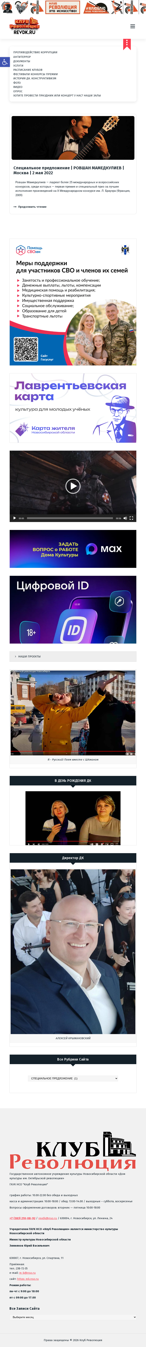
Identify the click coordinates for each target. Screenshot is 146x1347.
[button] (73, 486)
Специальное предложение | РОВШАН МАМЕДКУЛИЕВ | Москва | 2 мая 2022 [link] (68, 170)
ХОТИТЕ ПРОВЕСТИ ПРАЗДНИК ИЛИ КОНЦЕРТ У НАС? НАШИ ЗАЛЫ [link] (57, 95)
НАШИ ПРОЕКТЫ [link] (29, 656)
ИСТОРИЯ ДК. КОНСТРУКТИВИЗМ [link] (34, 78)
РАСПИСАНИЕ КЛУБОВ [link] (27, 70)
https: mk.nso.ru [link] (28, 1279)
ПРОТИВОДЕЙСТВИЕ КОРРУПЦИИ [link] (35, 52)
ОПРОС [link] (17, 91)
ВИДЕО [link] (17, 87)
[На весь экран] (131, 518)
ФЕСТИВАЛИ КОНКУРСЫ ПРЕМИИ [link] (35, 74)
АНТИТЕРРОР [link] (22, 57)
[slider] (70, 518)
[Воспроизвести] (15, 518)
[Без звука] (125, 518)
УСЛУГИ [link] (18, 65)
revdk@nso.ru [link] (47, 1218)
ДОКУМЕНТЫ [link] (21, 61)
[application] (73, 486)
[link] (5, 62)
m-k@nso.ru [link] (27, 1273)
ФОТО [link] (17, 82)
